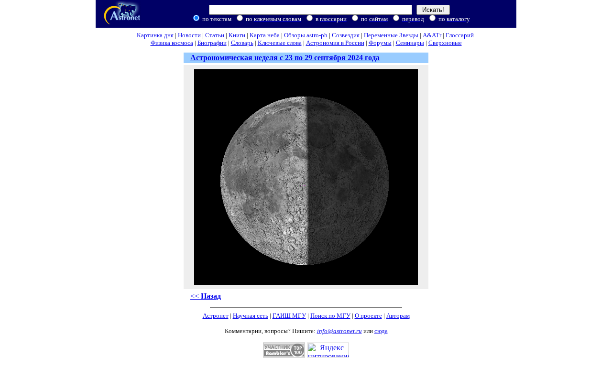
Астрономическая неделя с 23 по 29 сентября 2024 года (285, 58)
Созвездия (346, 35)
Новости (189, 35)
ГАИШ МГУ (289, 315)
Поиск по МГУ (330, 315)
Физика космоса (172, 42)
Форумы (380, 42)
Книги (237, 35)
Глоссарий (460, 35)
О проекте (368, 315)
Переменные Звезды (391, 35)
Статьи (214, 35)
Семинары (410, 42)
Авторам (398, 315)
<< (205, 296)
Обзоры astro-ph (306, 35)
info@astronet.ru (339, 330)
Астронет (216, 315)
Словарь (242, 42)
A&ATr (432, 35)
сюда (381, 330)
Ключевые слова (280, 42)
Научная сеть (250, 315)
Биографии (212, 42)
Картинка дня (155, 35)
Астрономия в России (335, 42)
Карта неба (265, 35)
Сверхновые (445, 42)
